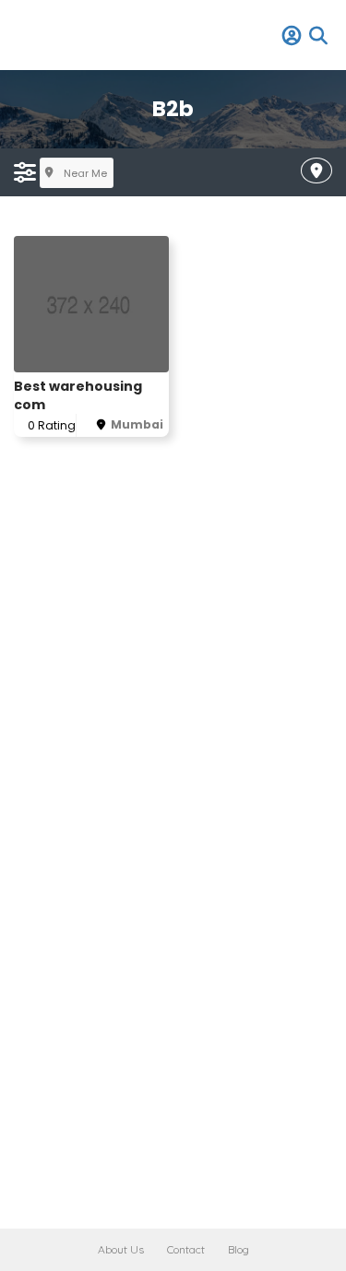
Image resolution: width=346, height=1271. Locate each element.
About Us (121, 1249)
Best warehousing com (78, 395)
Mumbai (137, 424)
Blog (238, 1249)
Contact (186, 1249)
